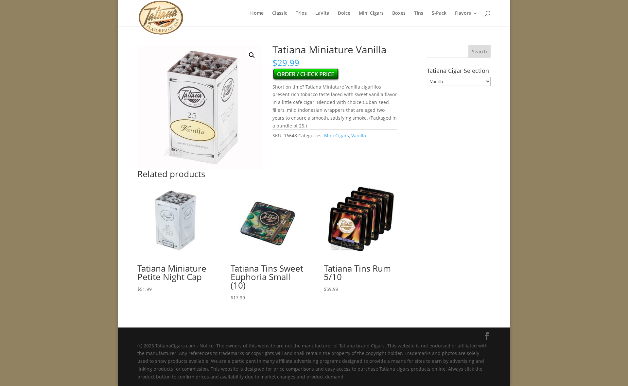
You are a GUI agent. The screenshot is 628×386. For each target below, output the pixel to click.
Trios (301, 13)
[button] (252, 55)
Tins (418, 13)
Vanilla (358, 135)
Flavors (463, 13)
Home (257, 13)
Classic (279, 13)
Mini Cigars (371, 13)
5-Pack (439, 13)
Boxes (399, 13)
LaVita (322, 13)
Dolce (344, 13)
